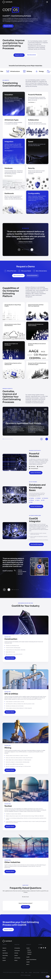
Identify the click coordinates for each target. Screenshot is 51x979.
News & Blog (5, 955)
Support (4, 957)
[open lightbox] (32, 55)
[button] (47, 2)
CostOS (27, 948)
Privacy (22, 972)
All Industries (17, 948)
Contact (4, 960)
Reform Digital (27, 975)
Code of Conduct (36, 972)
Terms (26, 972)
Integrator (29, 954)
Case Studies (5, 953)
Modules (29, 950)
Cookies (30, 972)
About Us (4, 948)
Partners (4, 950)
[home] (7, 2)
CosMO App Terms (44, 972)
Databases (29, 952)
